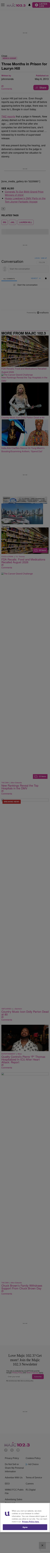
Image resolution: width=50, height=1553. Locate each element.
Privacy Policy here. (30, 1521)
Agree (25, 1527)
